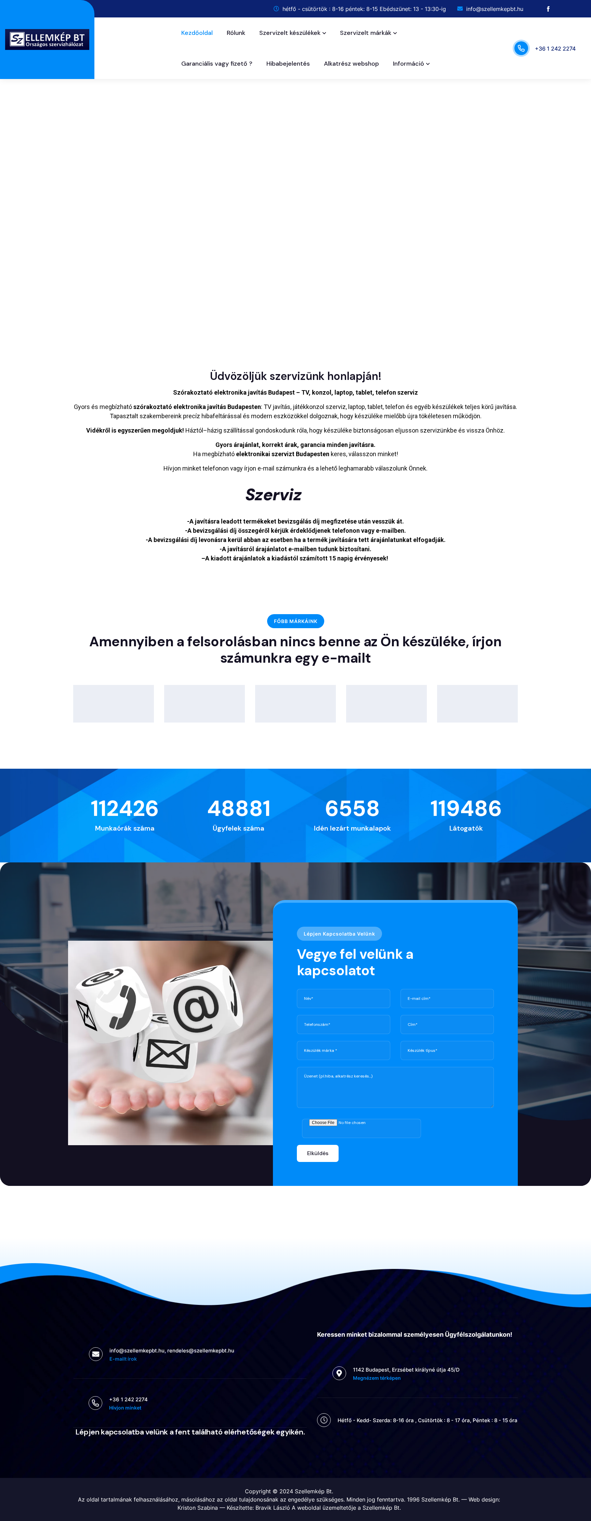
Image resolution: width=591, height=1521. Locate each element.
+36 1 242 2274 (555, 48)
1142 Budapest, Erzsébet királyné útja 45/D (406, 1369)
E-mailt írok (123, 1359)
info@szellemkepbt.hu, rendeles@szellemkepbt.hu (171, 1350)
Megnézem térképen (377, 1378)
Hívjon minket (125, 1408)
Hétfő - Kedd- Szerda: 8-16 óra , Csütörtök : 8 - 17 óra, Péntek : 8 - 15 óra (427, 1420)
